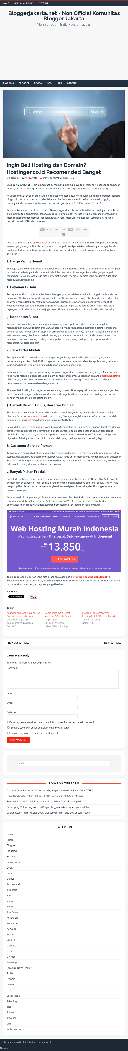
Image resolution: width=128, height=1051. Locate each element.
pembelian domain (37, 416)
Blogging (8, 83)
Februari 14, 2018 (18, 178)
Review (38, 83)
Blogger (24, 83)
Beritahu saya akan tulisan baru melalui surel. (34, 733)
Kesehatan (12, 917)
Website (72, 83)
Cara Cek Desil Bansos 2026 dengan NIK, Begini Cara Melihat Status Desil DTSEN (50, 790)
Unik (59, 83)
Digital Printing (14, 862)
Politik (10, 973)
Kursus (10, 934)
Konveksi (11, 929)
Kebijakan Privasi (24, 3)
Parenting (12, 962)
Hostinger (41, 242)
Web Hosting (14, 1029)
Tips (9, 1006)
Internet (11, 901)
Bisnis (10, 840)
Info (9, 895)
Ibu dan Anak (13, 884)
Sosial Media (13, 995)
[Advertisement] (64, 55)
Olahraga (11, 945)
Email (10, 703)
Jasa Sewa (12, 912)
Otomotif (11, 956)
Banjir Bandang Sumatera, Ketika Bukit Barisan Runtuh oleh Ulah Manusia (45, 796)
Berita (10, 834)
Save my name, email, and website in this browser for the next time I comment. (52, 722)
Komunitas (12, 923)
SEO (49, 83)
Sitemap (44, 3)
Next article (112, 642)
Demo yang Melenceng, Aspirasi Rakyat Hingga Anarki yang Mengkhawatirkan (48, 807)
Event (9, 873)
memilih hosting (111, 376)
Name (10, 693)
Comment (12, 668)
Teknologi (12, 1001)
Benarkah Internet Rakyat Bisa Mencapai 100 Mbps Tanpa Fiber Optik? (44, 801)
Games (10, 878)
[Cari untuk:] (64, 763)
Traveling (11, 1018)
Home (5, 3)
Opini (9, 951)
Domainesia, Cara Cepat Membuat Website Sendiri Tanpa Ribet (58, 616)
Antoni (35, 178)
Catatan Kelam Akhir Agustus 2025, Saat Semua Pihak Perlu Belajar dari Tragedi (48, 812)
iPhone (10, 906)
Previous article (18, 642)
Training (11, 1012)
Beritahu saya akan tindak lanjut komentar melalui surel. (40, 727)
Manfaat (11, 940)
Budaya (11, 856)
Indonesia (12, 890)
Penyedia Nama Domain (55, 178)
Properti (11, 979)
